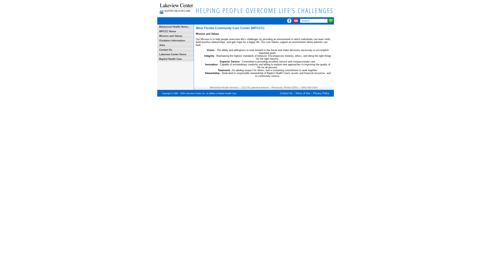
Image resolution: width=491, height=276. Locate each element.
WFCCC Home (167, 31)
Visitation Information (172, 40)
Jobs (162, 45)
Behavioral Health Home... (174, 26)
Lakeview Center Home (172, 54)
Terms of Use (302, 93)
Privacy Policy (321, 93)
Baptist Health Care (170, 59)
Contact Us (165, 49)
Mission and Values (170, 35)
